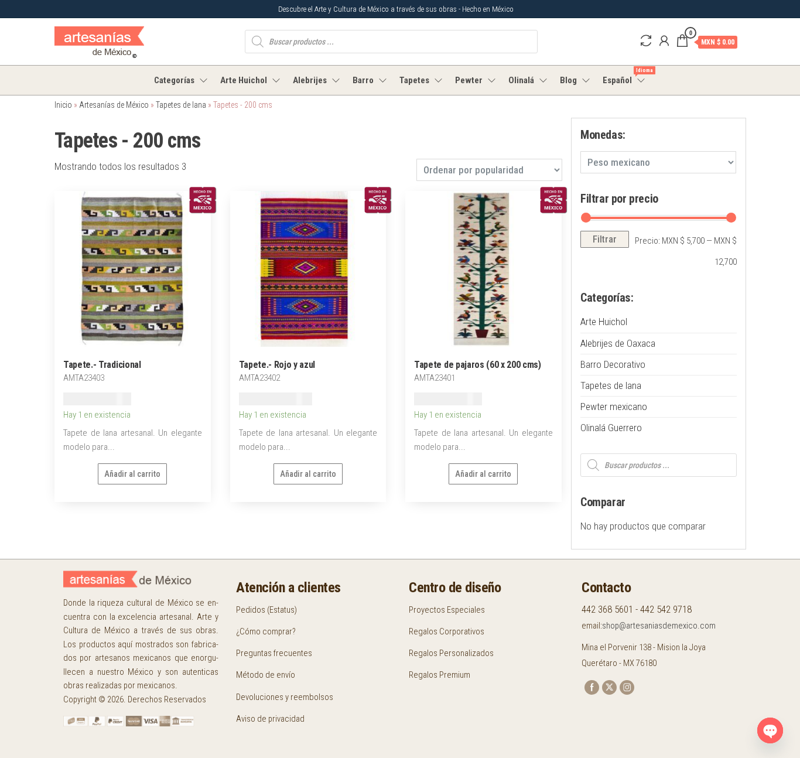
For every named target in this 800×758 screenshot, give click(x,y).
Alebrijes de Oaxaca (617, 343)
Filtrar (605, 239)
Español (625, 76)
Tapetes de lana (181, 105)
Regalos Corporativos (446, 631)
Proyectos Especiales (447, 610)
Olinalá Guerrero (611, 427)
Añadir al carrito (132, 474)
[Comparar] (646, 41)
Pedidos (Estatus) (266, 610)
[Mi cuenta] (664, 41)
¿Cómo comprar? (266, 631)
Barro (363, 80)
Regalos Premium (439, 675)
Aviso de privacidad (270, 718)
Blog (568, 80)
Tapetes (414, 80)
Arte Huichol (243, 80)
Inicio (63, 105)
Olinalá (521, 80)
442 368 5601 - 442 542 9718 (637, 609)
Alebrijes (310, 80)
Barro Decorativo (612, 364)
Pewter (469, 80)
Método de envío (265, 675)
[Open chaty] (770, 730)
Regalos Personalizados (451, 653)
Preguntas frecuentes (274, 653)
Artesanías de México (114, 105)
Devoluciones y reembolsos (284, 697)
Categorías (174, 80)
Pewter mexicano (613, 406)
